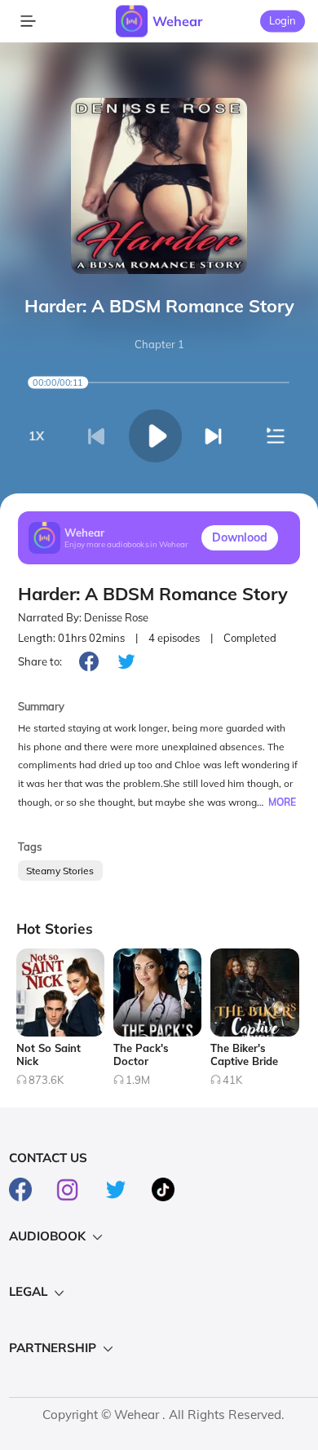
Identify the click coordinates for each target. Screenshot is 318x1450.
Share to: (40, 661)
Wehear (177, 21)
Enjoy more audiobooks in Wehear (126, 544)
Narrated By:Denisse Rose (83, 617)
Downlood (239, 537)
